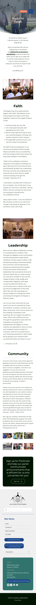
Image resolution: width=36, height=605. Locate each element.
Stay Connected (10, 531)
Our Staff (8, 534)
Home (7, 524)
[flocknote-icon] (17, 585)
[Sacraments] (28, 552)
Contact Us (8, 527)
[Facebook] (14, 585)
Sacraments (9, 552)
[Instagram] (11, 585)
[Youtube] (8, 585)
